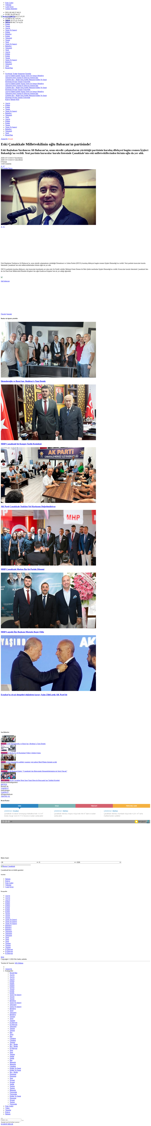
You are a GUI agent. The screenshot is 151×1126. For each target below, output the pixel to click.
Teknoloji (8, 38)
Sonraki (9, 314)
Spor (22, 80)
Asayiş (7, 20)
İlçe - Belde (15, 80)
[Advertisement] (67, 245)
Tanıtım (19, 78)
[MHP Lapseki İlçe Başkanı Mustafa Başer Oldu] (48, 628)
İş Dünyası (26, 78)
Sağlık (26, 80)
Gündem (8, 80)
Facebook (8, 74)
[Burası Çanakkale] (8, 16)
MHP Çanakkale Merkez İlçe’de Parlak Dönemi (22, 569)
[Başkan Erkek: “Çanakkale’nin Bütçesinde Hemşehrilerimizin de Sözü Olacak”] (8, 769)
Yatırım (32, 78)
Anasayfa (4, 139)
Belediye (8, 34)
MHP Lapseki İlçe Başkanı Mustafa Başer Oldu (22, 632)
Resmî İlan (9, 68)
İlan (36, 78)
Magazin (32, 80)
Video (7, 1108)
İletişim (13, 99)
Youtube (28, 74)
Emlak (7, 24)
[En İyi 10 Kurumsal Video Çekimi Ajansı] (8, 751)
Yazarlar (8, 1110)
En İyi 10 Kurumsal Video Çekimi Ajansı (24, 753)
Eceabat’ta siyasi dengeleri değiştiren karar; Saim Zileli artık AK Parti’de (34, 694)
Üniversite (26, 82)
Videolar (8, 5)
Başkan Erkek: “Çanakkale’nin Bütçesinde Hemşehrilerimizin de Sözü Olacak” (37, 771)
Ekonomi (8, 82)
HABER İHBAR (7, 1124)
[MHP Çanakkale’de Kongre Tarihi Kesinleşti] (48, 439)
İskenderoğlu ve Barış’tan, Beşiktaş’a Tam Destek (23, 381)
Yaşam (7, 26)
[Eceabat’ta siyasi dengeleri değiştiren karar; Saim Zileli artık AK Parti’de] (48, 690)
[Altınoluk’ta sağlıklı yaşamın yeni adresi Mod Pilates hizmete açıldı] (8, 760)
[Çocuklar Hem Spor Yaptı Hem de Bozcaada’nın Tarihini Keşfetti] (8, 778)
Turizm (20, 82)
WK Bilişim (19, 963)
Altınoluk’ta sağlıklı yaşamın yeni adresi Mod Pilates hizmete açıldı (31, 762)
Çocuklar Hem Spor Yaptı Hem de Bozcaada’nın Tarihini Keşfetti (34, 780)
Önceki (3, 314)
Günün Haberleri (11, 9)
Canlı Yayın (9, 7)
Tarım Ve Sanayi (11, 30)
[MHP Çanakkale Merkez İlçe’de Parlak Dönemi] (48, 565)
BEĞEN (4, 784)
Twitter (15, 74)
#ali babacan (5, 281)
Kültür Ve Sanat (41, 80)
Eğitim (7, 22)
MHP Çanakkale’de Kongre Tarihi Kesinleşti (21, 444)
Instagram (21, 74)
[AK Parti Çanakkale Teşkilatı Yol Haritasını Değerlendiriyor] (48, 502)
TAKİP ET (5, 788)
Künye (7, 99)
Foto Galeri (9, 3)
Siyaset (14, 82)
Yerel (7, 42)
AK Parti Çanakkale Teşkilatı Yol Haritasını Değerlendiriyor (28, 506)
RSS (17, 99)
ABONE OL (5, 796)
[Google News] (6, 168)
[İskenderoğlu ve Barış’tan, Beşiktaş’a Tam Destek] (48, 377)
